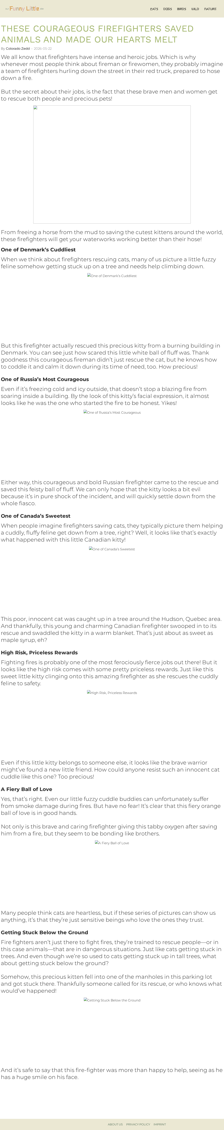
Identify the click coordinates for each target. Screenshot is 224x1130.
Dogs (167, 9)
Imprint (160, 1124)
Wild (195, 9)
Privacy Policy (138, 1124)
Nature (210, 9)
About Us (115, 1124)
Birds (181, 9)
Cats (154, 9)
